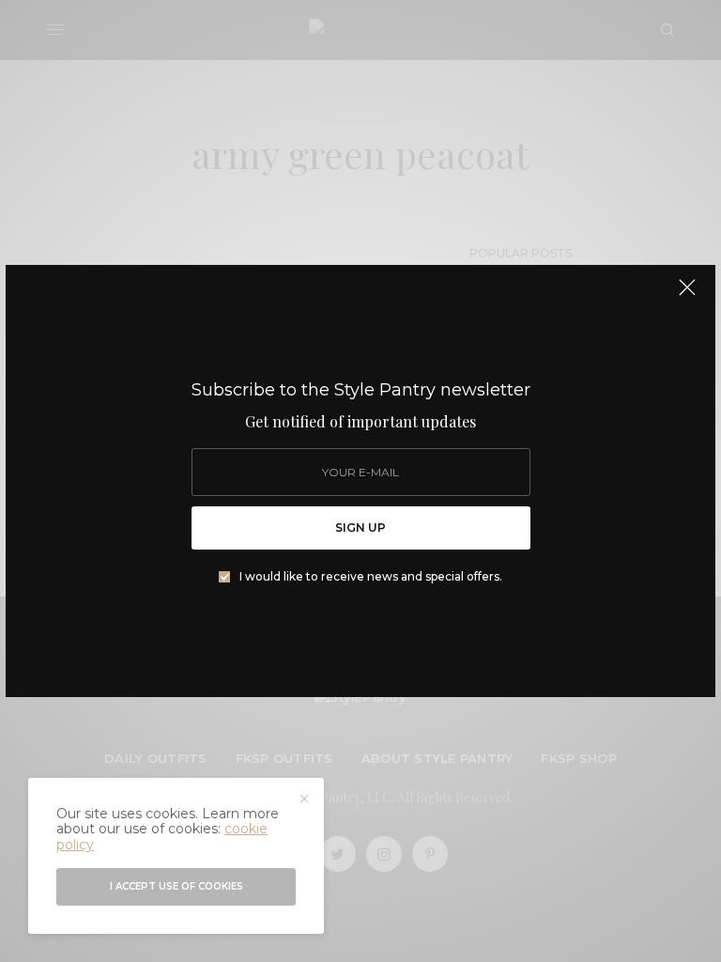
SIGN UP (360, 527)
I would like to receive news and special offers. (370, 576)
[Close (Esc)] (687, 295)
